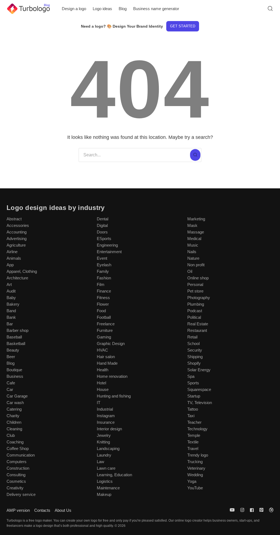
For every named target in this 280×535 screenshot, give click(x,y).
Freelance (106, 323)
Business (15, 376)
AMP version (18, 510)
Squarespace (199, 389)
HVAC (102, 350)
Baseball (14, 337)
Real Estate (197, 323)
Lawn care (106, 468)
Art (9, 284)
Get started (182, 26)
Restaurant (197, 330)
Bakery (13, 304)
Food (101, 310)
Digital (102, 225)
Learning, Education (114, 474)
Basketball (16, 343)
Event (102, 258)
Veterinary (196, 468)
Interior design (109, 428)
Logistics (105, 481)
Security (194, 350)
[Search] (195, 155)
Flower (103, 304)
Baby (11, 297)
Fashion (104, 278)
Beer (11, 356)
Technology (197, 428)
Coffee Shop (18, 448)
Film (100, 284)
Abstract (14, 219)
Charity (13, 415)
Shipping (195, 356)
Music (192, 245)
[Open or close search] (270, 8)
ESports (104, 238)
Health (102, 369)
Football (104, 317)
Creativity (15, 488)
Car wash (15, 402)
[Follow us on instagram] (242, 510)
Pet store (195, 291)
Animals (14, 258)
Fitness (103, 297)
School (193, 343)
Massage (195, 232)
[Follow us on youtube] (233, 510)
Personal (195, 284)
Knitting (103, 442)
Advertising (17, 238)
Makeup (104, 494)
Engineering (107, 245)
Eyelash (104, 264)
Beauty (13, 350)
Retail (192, 337)
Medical (194, 238)
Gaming (104, 337)
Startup (193, 396)
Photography (198, 297)
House (103, 389)
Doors (102, 232)
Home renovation (112, 376)
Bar (10, 323)
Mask (192, 225)
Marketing (196, 219)
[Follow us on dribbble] (270, 510)
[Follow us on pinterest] (261, 510)
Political (194, 317)
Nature (193, 258)
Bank (11, 317)
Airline (12, 251)
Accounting (17, 232)
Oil (189, 271)
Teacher (194, 422)
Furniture (105, 330)
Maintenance (108, 488)
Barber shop (17, 330)
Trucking (195, 461)
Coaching (15, 442)
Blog (10, 363)
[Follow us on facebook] (252, 510)
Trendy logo (197, 455)
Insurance (106, 422)
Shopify (194, 363)
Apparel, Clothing (22, 271)
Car (10, 389)
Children (14, 422)
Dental (102, 219)
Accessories (18, 225)
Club (11, 435)
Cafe (11, 383)
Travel (192, 448)
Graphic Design (111, 343)
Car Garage (17, 396)
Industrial (105, 409)
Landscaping (108, 448)
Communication (21, 455)
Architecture (17, 278)
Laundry (104, 455)
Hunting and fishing (114, 396)
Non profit (196, 264)
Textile (193, 442)
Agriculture (16, 245)
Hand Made (107, 363)
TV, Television (199, 402)
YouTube (195, 488)
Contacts (42, 510)
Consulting (16, 474)
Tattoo (192, 409)
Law (100, 461)
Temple (193, 435)
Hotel (101, 383)
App (10, 264)
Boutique (14, 369)
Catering (14, 409)
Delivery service (21, 494)
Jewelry (104, 435)
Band (11, 310)
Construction (18, 468)
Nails (191, 251)
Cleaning (14, 428)
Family (103, 271)
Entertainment (109, 251)
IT (98, 402)
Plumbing (195, 304)
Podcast (194, 310)
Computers (17, 461)
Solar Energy (199, 369)
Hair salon (106, 356)
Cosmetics (16, 481)
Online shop (198, 278)
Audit (11, 291)
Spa (190, 376)
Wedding (195, 474)
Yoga (191, 481)
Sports (193, 383)
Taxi (190, 415)
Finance (104, 291)
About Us (63, 510)
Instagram (106, 415)
